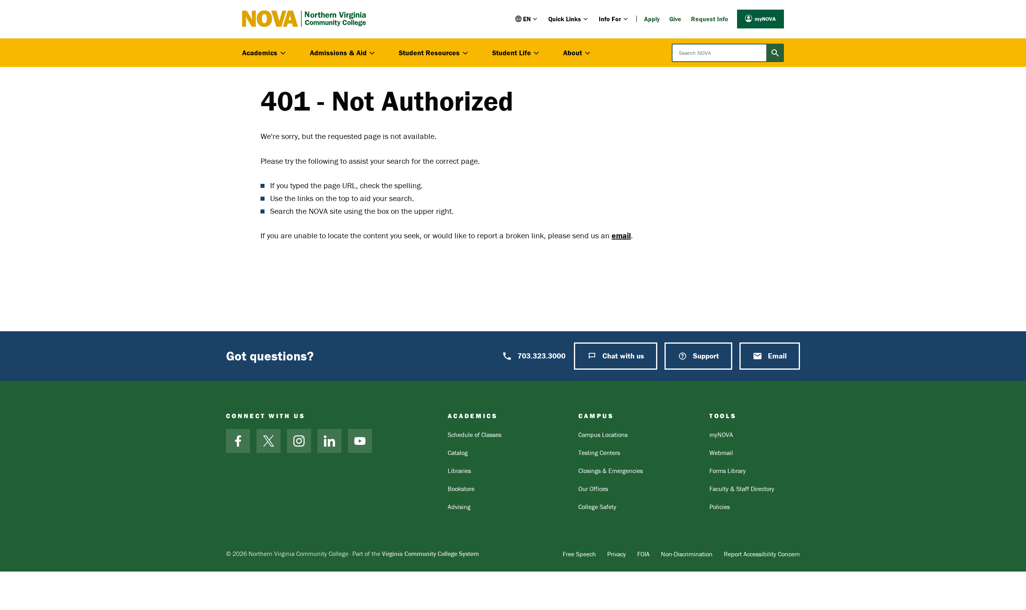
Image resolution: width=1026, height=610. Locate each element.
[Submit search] (775, 53)
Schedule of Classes (474, 435)
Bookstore (461, 489)
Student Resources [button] (429, 52)
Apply (652, 19)
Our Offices (593, 489)
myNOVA (765, 18)
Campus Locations (603, 435)
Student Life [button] (511, 52)
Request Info (709, 19)
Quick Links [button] (564, 19)
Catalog (458, 453)
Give (675, 19)
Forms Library (727, 471)
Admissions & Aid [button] (338, 52)
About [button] (572, 52)
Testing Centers (599, 453)
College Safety (597, 507)
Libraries (459, 471)
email (621, 235)
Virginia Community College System (430, 554)
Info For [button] (610, 19)
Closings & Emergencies (610, 471)
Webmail (721, 453)
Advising (459, 507)
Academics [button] (259, 52)
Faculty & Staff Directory (741, 489)
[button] (527, 19)
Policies (719, 507)
